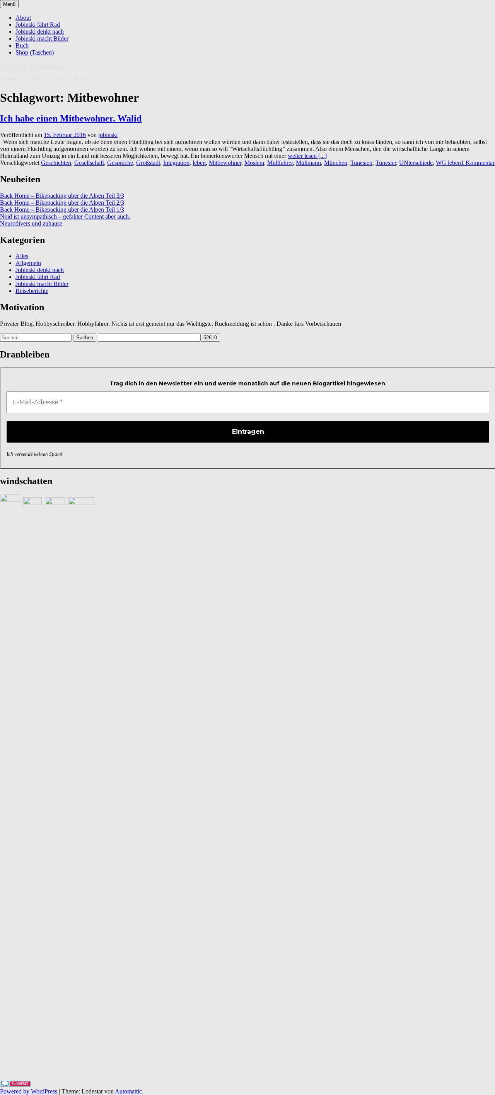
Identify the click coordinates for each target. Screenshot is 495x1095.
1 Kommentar (478, 162)
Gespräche (120, 162)
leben (199, 162)
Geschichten (56, 162)
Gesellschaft (89, 162)
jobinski (108, 135)
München (335, 162)
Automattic (128, 1091)
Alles (21, 256)
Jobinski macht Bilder (41, 38)
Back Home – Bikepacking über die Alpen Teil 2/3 (62, 202)
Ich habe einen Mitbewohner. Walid (71, 118)
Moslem (254, 162)
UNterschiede (416, 162)
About (23, 17)
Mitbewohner (225, 162)
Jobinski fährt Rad (37, 24)
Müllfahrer (280, 162)
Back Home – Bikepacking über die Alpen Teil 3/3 (62, 195)
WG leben (448, 162)
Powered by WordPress (28, 1091)
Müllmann (308, 162)
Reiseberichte (31, 290)
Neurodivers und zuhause (31, 223)
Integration (176, 162)
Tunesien (361, 162)
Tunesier (386, 162)
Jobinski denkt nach (39, 31)
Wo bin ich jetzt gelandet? (31, 65)
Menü (9, 4)
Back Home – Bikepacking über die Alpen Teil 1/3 (62, 209)
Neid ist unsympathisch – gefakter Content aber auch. (65, 216)
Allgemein (28, 263)
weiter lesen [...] (307, 155)
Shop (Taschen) (34, 52)
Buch (22, 45)
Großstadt (148, 162)
